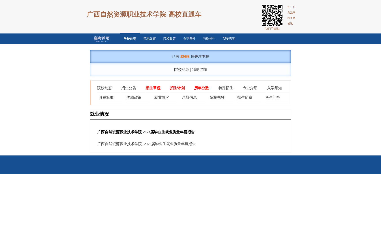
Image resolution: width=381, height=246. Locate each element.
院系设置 (150, 38)
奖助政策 (134, 97)
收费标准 (106, 97)
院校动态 (104, 88)
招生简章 (244, 97)
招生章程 (153, 88)
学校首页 (130, 38)
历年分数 (201, 88)
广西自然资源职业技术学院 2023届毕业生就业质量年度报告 (146, 144)
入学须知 (274, 88)
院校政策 (169, 38)
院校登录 (181, 70)
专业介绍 (250, 88)
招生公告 (128, 88)
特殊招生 (209, 38)
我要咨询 (229, 38)
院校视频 (217, 97)
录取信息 (189, 97)
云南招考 (98, 38)
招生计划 (177, 88)
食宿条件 (189, 38)
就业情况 (161, 97)
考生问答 (272, 97)
